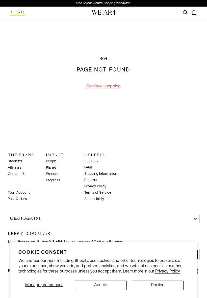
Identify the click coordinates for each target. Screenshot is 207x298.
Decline (157, 285)
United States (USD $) (26, 218)
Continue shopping (103, 86)
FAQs (88, 167)
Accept (101, 285)
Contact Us (16, 174)
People (51, 161)
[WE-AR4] (104, 14)
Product (52, 174)
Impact (55, 154)
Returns (90, 180)
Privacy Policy (167, 271)
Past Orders (17, 199)
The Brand (21, 154)
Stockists (15, 161)
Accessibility (94, 199)
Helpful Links (95, 157)
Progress (53, 180)
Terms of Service (97, 193)
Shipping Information (100, 174)
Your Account (19, 193)
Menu (17, 12)
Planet (51, 168)
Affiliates (14, 168)
